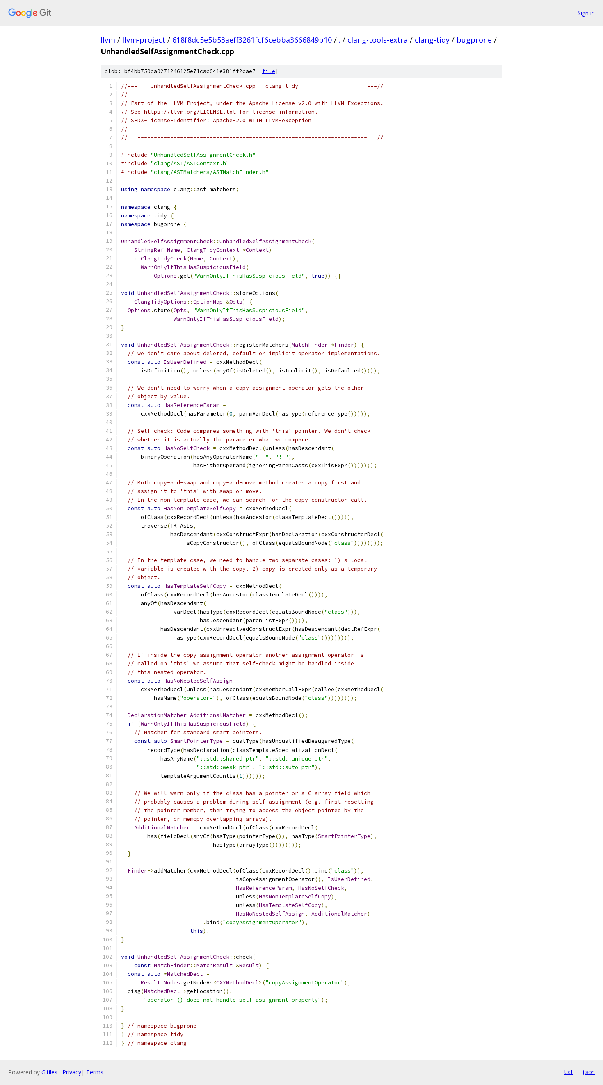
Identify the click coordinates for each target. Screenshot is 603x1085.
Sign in (586, 13)
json (588, 1072)
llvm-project (143, 40)
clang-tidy (432, 40)
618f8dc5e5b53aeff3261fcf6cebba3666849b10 (252, 40)
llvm (107, 40)
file (268, 71)
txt (568, 1072)
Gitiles (49, 1072)
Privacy (71, 1072)
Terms (94, 1072)
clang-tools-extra (377, 40)
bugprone (474, 40)
